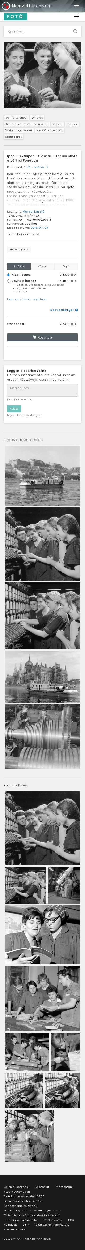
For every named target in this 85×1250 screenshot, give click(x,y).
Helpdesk (10, 1224)
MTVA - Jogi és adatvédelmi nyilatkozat (32, 1210)
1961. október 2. (36, 167)
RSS (71, 1220)
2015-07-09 (39, 227)
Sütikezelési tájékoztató (52, 1224)
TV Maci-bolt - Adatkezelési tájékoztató (32, 1215)
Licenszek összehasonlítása (27, 299)
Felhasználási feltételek (21, 1205)
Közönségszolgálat (17, 1191)
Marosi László (33, 211)
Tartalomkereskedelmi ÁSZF (24, 1196)
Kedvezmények (62, 310)
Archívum (31, 6)
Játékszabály (52, 1220)
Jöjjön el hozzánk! (16, 1187)
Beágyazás (20, 249)
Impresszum (64, 1187)
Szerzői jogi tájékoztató (20, 1220)
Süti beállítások (15, 1229)
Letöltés (19, 266)
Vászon (42, 266)
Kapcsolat (42, 1187)
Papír (66, 266)
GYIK (26, 1224)
